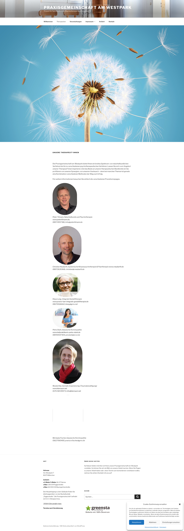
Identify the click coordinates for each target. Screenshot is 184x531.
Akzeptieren (136, 522)
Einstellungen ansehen (171, 522)
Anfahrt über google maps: (52, 503)
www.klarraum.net (60, 388)
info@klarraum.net (73, 391)
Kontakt (111, 21)
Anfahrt (102, 21)
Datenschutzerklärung (151, 527)
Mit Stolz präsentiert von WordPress (72, 526)
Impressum (163, 527)
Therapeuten (61, 21)
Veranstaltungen (76, 21)
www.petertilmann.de (61, 220)
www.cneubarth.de (116, 267)
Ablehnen (152, 522)
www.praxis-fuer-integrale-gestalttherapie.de (70, 302)
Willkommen (48, 21)
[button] (180, 504)
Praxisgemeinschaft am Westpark (88, 7)
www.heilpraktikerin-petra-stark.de (66, 332)
